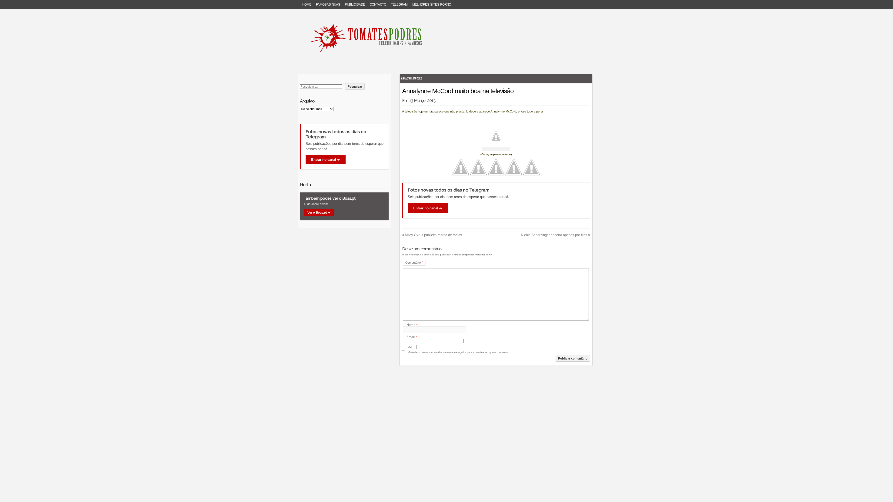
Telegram (399, 4)
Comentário (414, 262)
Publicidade (355, 4)
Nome (412, 325)
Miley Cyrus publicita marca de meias (432, 235)
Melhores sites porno (431, 4)
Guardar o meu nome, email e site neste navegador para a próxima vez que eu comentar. (458, 352)
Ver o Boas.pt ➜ (318, 212)
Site (409, 347)
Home (306, 4)
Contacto (378, 4)
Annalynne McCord (411, 78)
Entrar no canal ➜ (427, 208)
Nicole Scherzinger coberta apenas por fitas (555, 235)
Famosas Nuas (328, 4)
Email (412, 337)
